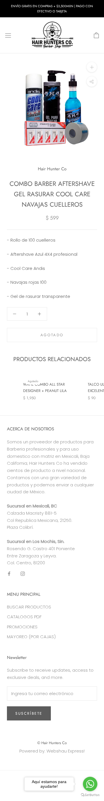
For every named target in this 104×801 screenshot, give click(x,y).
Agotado (52, 335)
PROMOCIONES (22, 627)
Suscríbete (28, 713)
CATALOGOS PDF (24, 617)
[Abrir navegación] (8, 35)
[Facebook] (9, 573)
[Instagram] (23, 573)
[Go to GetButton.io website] (90, 795)
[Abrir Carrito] (96, 35)
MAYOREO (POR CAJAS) (31, 637)
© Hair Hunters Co (52, 743)
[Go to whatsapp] (90, 784)
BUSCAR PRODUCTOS (29, 607)
